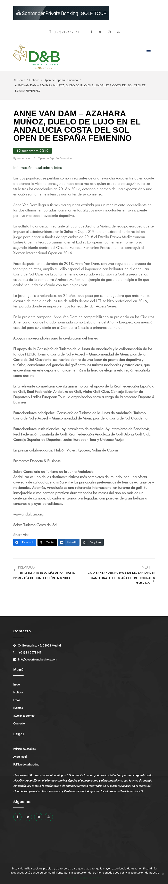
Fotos (16, 700)
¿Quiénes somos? (24, 715)
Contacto (19, 723)
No (75, 877)
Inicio (16, 684)
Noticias (18, 692)
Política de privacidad (26, 764)
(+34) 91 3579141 (29, 652)
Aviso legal (20, 756)
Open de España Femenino (55, 158)
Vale (68, 877)
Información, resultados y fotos (37, 167)
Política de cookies (24, 749)
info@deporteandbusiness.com (37, 659)
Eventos (18, 708)
